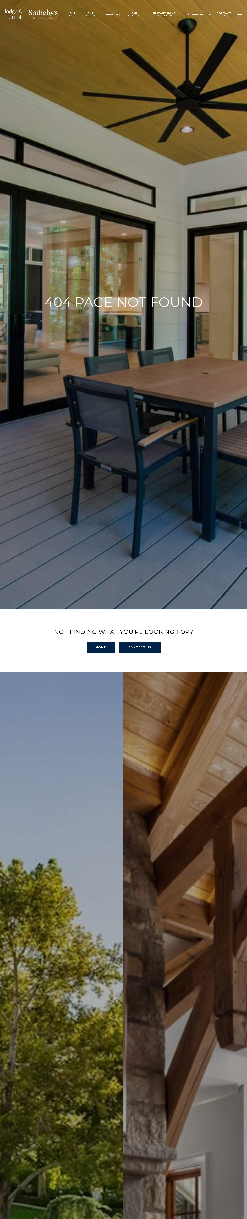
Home (101, 647)
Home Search (134, 14)
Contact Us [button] (139, 647)
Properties (111, 14)
